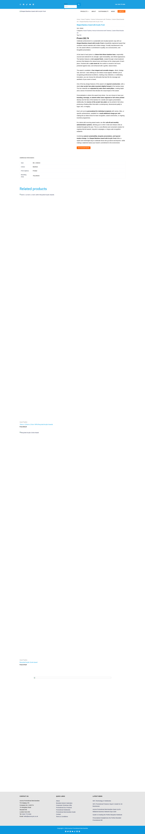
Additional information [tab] (27, 158)
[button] (88, 11)
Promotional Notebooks (63, 810)
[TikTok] (26, 4)
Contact (58, 814)
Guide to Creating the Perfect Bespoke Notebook (107, 814)
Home (78, 19)
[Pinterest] (79, 831)
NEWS (113, 11)
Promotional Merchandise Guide (66, 812)
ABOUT (94, 11)
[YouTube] (30, 4)
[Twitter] (68, 831)
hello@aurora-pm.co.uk (31, 816)
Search (66, 4)
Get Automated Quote (83, 147)
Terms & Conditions (62, 816)
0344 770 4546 (121, 4)
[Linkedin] (33, 4)
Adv (80, 35)
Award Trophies (85, 19)
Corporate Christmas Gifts (64, 805)
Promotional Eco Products (64, 807)
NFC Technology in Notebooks (102, 801)
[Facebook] (23, 4)
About (58, 801)
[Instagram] (20, 4)
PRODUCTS (83, 11)
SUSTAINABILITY (103, 11)
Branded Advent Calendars (64, 803)
